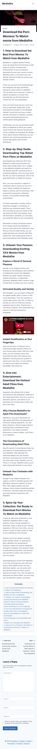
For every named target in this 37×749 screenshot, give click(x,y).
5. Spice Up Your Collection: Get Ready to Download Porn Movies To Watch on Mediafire (18, 627)
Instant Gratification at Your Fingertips (17, 606)
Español (22, 741)
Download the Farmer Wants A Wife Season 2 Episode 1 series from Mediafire (29, 647)
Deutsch (27, 743)
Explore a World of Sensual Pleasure (16, 602)
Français (19, 743)
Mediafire (14, 741)
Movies (5, 28)
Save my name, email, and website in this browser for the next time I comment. (18, 722)
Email (6, 708)
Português (11, 743)
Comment (8, 673)
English (28, 741)
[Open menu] (33, 3)
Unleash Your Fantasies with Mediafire (17, 623)
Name (6, 699)
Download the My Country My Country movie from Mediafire (9, 646)
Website (7, 716)
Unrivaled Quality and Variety (14, 604)
